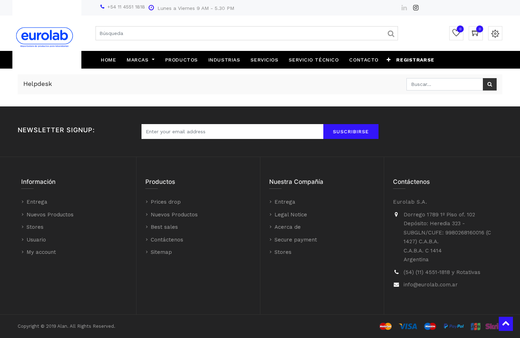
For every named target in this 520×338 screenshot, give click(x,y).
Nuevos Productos (50, 214)
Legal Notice (291, 214)
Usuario (36, 240)
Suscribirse (351, 131)
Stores (35, 227)
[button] (389, 60)
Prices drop (166, 202)
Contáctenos (167, 240)
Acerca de (288, 227)
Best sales (164, 227)
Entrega (37, 202)
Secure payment (296, 240)
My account (41, 252)
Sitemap (161, 252)
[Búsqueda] (490, 84)
